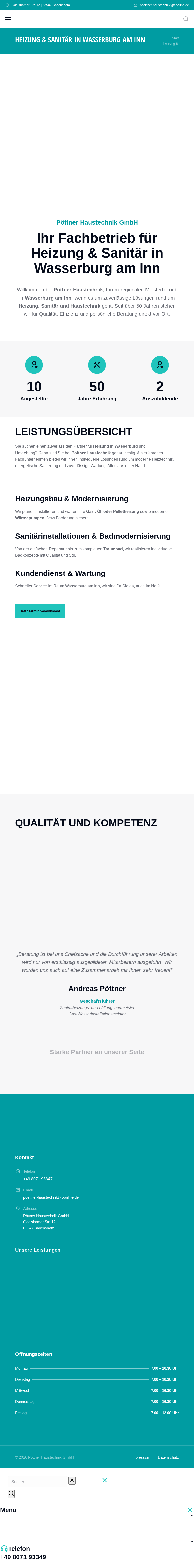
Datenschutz (168, 1457)
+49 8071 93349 (23, 1556)
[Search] (11, 1494)
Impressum (140, 1457)
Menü (8, 1509)
